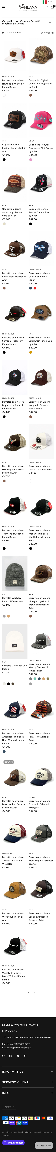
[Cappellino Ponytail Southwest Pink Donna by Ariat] (41, 120)
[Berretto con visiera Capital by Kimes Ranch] (41, 249)
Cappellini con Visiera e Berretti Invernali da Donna (21, 22)
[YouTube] (20, 1056)
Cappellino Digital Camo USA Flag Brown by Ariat (40, 84)
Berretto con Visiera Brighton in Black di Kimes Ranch (13, 405)
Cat (4, 594)
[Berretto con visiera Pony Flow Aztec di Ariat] (41, 709)
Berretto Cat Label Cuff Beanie (14, 667)
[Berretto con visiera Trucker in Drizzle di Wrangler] (41, 776)
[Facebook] (5, 1056)
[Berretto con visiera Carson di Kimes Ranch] (41, 442)
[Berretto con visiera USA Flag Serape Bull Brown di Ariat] (14, 442)
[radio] (4, 95)
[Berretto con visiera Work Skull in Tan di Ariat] (14, 889)
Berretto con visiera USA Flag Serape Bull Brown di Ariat (13, 469)
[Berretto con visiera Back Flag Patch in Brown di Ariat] (41, 889)
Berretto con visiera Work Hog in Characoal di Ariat (41, 860)
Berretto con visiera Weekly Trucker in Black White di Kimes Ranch (13, 974)
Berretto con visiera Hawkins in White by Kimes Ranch (13, 84)
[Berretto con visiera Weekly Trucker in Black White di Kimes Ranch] (14, 945)
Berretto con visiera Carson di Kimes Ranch (41, 468)
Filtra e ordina (14, 33)
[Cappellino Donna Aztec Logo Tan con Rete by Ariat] (14, 184)
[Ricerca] (47, 7)
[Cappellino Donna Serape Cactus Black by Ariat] (41, 184)
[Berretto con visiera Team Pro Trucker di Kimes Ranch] (14, 506)
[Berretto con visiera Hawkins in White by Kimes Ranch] (14, 56)
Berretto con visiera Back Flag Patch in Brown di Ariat (39, 917)
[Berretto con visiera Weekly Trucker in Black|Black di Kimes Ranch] (41, 506)
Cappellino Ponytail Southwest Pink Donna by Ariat (41, 148)
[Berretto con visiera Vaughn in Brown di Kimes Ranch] (41, 377)
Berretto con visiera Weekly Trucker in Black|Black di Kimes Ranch (39, 535)
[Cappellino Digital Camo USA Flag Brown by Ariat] (41, 56)
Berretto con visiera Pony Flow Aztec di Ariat (39, 737)
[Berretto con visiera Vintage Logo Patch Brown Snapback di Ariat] (41, 573)
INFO (6, 1093)
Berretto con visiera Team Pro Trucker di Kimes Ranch (13, 534)
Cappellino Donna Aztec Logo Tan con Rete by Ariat (12, 212)
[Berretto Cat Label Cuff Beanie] (14, 641)
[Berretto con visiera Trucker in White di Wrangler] (14, 832)
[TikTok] (27, 1055)
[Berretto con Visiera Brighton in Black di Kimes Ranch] (14, 377)
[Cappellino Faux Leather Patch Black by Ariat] (14, 120)
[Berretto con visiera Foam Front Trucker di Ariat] (14, 249)
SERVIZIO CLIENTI (15, 1082)
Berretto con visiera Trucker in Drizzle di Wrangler (39, 804)
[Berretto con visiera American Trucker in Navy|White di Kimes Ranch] (14, 709)
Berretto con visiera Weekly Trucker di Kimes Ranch (39, 667)
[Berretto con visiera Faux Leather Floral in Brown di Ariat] (14, 776)
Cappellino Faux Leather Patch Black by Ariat (14, 148)
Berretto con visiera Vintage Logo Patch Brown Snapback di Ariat (39, 603)
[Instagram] (12, 1056)
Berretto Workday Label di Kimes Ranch (13, 599)
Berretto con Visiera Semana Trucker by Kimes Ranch (13, 341)
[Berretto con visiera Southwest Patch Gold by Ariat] (41, 313)
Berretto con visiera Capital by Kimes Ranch (39, 276)
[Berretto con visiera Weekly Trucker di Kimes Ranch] (41, 640)
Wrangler (34, 797)
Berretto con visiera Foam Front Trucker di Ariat (14, 276)
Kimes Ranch (8, 77)
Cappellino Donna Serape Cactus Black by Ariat (40, 212)
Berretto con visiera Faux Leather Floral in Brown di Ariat (13, 804)
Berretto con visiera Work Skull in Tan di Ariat (12, 917)
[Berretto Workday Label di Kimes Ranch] (14, 573)
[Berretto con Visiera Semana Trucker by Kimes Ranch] (14, 313)
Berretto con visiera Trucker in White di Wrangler (12, 860)
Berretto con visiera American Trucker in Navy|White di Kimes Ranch (13, 738)
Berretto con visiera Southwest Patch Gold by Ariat (41, 341)
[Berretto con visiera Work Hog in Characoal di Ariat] (41, 832)
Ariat (31, 77)
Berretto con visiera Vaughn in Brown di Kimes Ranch (39, 405)
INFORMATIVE (13, 1072)
